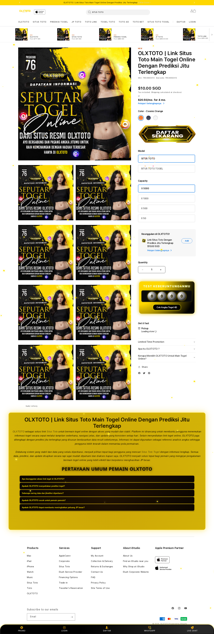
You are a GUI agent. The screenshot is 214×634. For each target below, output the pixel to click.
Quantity (143, 262)
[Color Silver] (155, 118)
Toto (29, 588)
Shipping (155, 92)
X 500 (144, 208)
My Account (97, 556)
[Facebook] (140, 374)
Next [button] (194, 2)
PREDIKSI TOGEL (59, 22)
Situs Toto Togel (151, 452)
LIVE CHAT (192, 630)
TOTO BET (138, 22)
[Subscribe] (72, 617)
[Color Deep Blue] (148, 118)
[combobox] (118, 12)
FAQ (93, 577)
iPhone (30, 566)
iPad (29, 561)
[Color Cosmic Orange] (141, 118)
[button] (23, 22)
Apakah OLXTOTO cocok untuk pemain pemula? (44, 500)
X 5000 (145, 188)
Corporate (64, 561)
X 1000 (144, 198)
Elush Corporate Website (136, 572)
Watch (30, 572)
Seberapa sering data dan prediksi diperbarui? (43, 493)
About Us (128, 556)
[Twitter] (145, 374)
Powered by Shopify (178, 624)
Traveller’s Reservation (71, 588)
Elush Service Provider (70, 572)
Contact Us (97, 572)
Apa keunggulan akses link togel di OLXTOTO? (43, 479)
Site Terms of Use (100, 588)
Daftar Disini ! (144, 3)
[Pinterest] (150, 374)
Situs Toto (52, 431)
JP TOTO (76, 22)
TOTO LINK (91, 22)
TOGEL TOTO (108, 22)
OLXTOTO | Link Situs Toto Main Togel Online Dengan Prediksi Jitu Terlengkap (107, 3)
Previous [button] (19, 2)
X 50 (143, 218)
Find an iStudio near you (135, 561)
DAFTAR (107, 630)
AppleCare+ (65, 556)
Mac (29, 556)
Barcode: (160, 78)
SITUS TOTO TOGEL (158, 22)
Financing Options (68, 577)
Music (30, 577)
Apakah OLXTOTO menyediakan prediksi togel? (43, 486)
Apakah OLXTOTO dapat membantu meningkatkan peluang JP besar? (53, 507)
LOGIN (64, 630)
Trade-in (63, 583)
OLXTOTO (23, 22)
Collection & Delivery (102, 561)
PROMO (21, 630)
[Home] (25, 11)
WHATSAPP (149, 630)
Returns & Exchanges (102, 566)
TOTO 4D (124, 22)
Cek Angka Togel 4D (167, 307)
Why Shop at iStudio (133, 566)
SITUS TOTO (39, 22)
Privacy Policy (98, 583)
